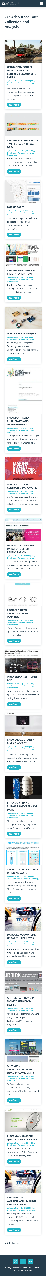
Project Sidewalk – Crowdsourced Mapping (19, 613)
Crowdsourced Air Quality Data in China (22, 1137)
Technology (30, 83)
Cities (9, 879)
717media (28, 1271)
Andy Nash (11, 1268)
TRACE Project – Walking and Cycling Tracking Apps (21, 1201)
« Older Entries (12, 1243)
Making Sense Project (21, 333)
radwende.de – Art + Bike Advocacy (20, 741)
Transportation (12, 85)
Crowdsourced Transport (16, 83)
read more (14, 104)
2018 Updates (15, 207)
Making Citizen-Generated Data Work (22, 486)
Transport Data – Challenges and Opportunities (19, 421)
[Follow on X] (15, 1261)
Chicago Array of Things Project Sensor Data (22, 806)
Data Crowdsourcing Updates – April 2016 (22, 936)
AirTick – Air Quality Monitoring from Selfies (21, 1001)
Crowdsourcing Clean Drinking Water (22, 871)
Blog (32, 81)
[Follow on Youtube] (23, 1261)
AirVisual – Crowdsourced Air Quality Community (20, 1069)
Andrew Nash (14, 81)
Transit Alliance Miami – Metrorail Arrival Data (23, 144)
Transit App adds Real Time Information (22, 272)
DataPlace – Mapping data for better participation (21, 549)
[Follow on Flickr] (30, 1261)
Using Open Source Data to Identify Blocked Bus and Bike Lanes (21, 72)
